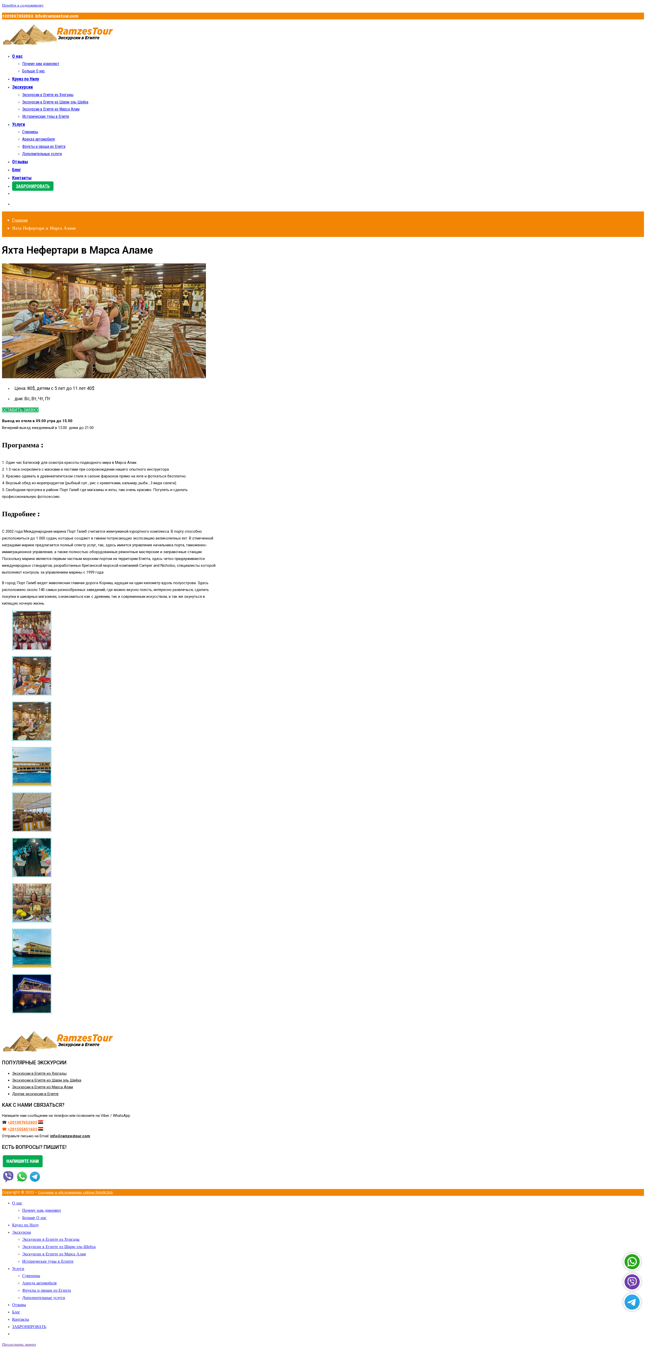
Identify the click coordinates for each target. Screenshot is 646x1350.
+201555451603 (22, 1129)
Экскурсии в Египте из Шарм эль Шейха (46, 1080)
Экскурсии (22, 87)
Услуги (18, 124)
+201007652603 (18, 16)
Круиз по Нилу (25, 79)
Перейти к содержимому (23, 5)
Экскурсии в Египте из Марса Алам (50, 109)
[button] (20, 410)
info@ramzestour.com (56, 16)
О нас (17, 56)
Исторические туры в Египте (45, 116)
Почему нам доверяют (40, 63)
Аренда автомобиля (38, 139)
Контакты (22, 177)
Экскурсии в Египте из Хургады (47, 94)
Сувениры (30, 131)
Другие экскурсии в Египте (35, 1094)
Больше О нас (33, 71)
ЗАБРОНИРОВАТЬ (33, 186)
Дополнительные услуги (42, 153)
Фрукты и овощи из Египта (43, 146)
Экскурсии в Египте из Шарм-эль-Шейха (55, 102)
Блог (16, 169)
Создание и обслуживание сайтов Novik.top (75, 1192)
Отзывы (20, 161)
